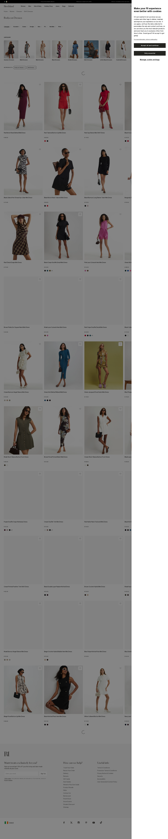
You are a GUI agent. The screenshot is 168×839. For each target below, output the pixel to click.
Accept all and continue (150, 45)
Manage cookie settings (150, 59)
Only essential (149, 53)
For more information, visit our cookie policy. (145, 39)
